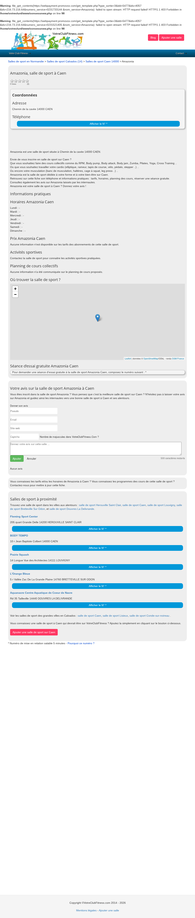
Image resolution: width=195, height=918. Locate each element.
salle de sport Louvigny (161, 505)
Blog (153, 37)
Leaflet (128, 358)
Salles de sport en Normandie (26, 61)
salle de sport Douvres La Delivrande (72, 508)
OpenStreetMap (150, 358)
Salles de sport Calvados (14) (64, 61)
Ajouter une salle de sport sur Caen (34, 632)
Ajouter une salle (171, 37)
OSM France (178, 358)
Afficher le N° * (98, 123)
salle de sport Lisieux (115, 615)
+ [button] (15, 288)
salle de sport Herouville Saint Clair (100, 505)
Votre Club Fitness (18, 53)
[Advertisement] (54, 140)
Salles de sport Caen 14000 (102, 61)
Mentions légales (86, 910)
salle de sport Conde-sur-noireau (149, 615)
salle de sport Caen (134, 505)
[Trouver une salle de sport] (48, 39)
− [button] (15, 294)
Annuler (31, 458)
